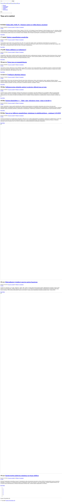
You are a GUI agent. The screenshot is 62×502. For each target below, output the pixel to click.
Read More (2, 34)
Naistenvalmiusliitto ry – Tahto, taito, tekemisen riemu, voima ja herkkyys (28, 100)
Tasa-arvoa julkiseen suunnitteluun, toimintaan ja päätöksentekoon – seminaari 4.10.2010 (33, 113)
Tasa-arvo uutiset (11, 27)
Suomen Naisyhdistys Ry (10, 500)
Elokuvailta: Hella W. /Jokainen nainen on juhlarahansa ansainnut (26, 24)
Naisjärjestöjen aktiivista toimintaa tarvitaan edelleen (22, 475)
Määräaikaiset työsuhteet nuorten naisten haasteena (21, 282)
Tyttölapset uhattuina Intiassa (16, 74)
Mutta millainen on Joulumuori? (16, 49)
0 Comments (21, 27)
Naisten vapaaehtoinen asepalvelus (17, 37)
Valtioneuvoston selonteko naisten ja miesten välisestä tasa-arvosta (25, 87)
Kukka (17, 27)
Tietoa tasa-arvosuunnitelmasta (17, 62)
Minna (17, 39)
